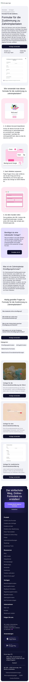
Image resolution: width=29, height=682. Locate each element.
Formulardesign (8, 562)
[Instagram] (8, 621)
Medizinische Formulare (8, 349)
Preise (5, 537)
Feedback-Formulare (9, 589)
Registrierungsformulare (10, 592)
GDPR (20, 675)
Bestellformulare (8, 594)
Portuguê (15, 653)
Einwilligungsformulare (7, 345)
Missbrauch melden (9, 613)
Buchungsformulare (9, 586)
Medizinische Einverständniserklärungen (12, 352)
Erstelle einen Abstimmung (11, 529)
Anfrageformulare (21, 345)
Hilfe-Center (7, 556)
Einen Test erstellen (9, 532)
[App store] (12, 639)
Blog (5, 553)
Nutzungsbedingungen (10, 675)
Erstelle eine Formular (10, 520)
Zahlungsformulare (9, 597)
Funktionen (7, 570)
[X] (11, 621)
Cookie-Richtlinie (14, 678)
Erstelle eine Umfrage (10, 523)
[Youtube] (15, 621)
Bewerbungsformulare (10, 583)
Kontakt (6, 610)
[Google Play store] (12, 645)
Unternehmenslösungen (10, 540)
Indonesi (15, 650)
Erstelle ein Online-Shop (10, 534)
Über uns (6, 607)
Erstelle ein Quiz (8, 526)
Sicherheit (6, 567)
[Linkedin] (5, 621)
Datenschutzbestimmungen (13, 672)
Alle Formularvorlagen (10, 600)
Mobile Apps (7, 564)
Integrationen (7, 559)
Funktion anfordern (9, 573)
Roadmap (6, 543)
